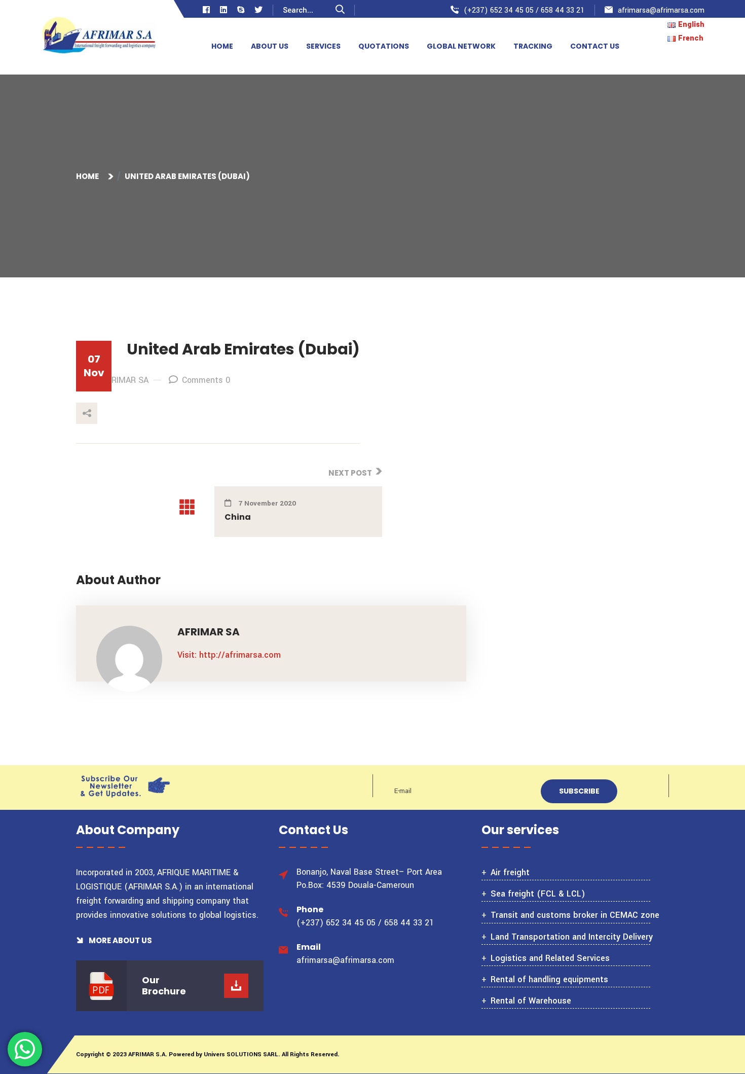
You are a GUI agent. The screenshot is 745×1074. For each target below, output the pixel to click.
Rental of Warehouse (531, 1001)
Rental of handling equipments (549, 979)
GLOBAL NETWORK (461, 46)
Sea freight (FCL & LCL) (538, 894)
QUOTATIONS (383, 46)
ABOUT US (269, 46)
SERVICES (323, 46)
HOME (222, 46)
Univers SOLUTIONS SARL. (241, 1054)
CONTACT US (594, 46)
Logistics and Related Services (550, 958)
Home (89, 176)
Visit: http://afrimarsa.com (229, 655)
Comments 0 (206, 380)
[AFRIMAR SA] (99, 36)
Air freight (510, 872)
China (238, 517)
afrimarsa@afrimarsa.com (661, 10)
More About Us (119, 940)
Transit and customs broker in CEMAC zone (575, 915)
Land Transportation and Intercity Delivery (572, 937)
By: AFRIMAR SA (118, 380)
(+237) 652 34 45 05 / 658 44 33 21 (524, 10)
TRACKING (532, 46)
